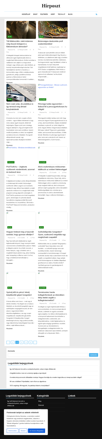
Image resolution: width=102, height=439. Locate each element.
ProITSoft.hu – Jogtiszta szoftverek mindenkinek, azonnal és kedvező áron (20, 169)
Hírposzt (51, 5)
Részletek (9, 82)
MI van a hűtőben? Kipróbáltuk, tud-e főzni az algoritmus (28, 381)
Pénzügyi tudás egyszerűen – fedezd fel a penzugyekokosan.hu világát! (52, 106)
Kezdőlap (26, 14)
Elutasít (23, 431)
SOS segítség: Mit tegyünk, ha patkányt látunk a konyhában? (30, 385)
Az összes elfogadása (36, 431)
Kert (53, 14)
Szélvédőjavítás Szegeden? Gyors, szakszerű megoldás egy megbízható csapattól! (52, 234)
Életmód (44, 14)
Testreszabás (12, 431)
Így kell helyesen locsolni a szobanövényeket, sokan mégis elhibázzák (33, 369)
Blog (70, 14)
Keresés (11, 351)
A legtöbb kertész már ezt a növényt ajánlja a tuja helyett (28, 373)
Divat (35, 14)
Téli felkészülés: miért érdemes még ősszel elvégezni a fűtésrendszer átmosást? (19, 44)
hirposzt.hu (11, 49)
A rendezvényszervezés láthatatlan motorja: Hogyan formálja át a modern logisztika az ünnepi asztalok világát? (46, 377)
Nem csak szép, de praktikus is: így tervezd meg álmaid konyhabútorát (20, 106)
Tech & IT (61, 14)
